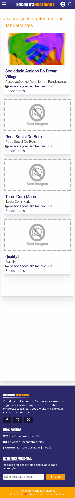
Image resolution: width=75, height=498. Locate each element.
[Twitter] (28, 420)
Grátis (47, 447)
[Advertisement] (37, 340)
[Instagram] (17, 420)
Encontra (35, 4)
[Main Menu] (4, 4)
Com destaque (30, 447)
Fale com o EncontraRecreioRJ (25, 441)
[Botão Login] (62, 4)
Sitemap (50, 490)
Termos (24, 490)
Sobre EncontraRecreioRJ (22, 436)
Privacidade (37, 490)
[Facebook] (7, 420)
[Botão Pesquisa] (71, 4)
